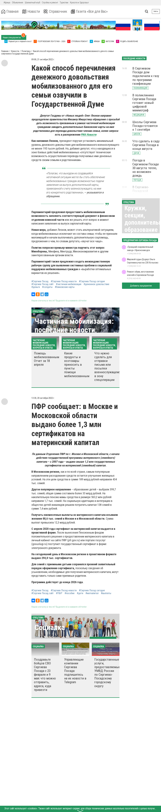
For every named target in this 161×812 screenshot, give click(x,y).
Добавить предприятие (141, 285)
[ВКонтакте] (33, 294)
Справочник (58, 11)
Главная (12, 11)
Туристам (64, 2)
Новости (34, 11)
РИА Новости (88, 134)
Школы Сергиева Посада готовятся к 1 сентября (145, 125)
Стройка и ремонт (50, 2)
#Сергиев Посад (39, 281)
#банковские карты (65, 287)
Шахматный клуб (32, 2)
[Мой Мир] (46, 294)
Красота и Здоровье (79, 2)
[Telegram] (42, 294)
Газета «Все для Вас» (92, 11)
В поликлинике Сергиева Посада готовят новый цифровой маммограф (144, 102)
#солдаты (47, 287)
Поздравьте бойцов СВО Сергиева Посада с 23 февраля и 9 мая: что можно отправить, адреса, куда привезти (45, 675)
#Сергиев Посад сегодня (92, 281)
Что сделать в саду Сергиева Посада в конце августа (146, 145)
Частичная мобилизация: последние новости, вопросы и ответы (74, 330)
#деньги (35, 287)
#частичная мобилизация (68, 284)
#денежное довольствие (96, 284)
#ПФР (59, 593)
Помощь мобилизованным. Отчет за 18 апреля (47, 358)
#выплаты (106, 593)
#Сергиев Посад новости (64, 281)
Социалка (50, 627)
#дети (80, 593)
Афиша (7, 2)
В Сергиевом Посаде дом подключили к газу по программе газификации (145, 76)
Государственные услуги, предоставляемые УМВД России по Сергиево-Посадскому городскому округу (107, 673)
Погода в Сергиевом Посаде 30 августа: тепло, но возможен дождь (145, 167)
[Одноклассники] (38, 294)
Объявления (17, 2)
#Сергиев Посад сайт (42, 284)
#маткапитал (92, 593)
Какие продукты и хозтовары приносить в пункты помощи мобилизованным (76, 364)
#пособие (70, 593)
